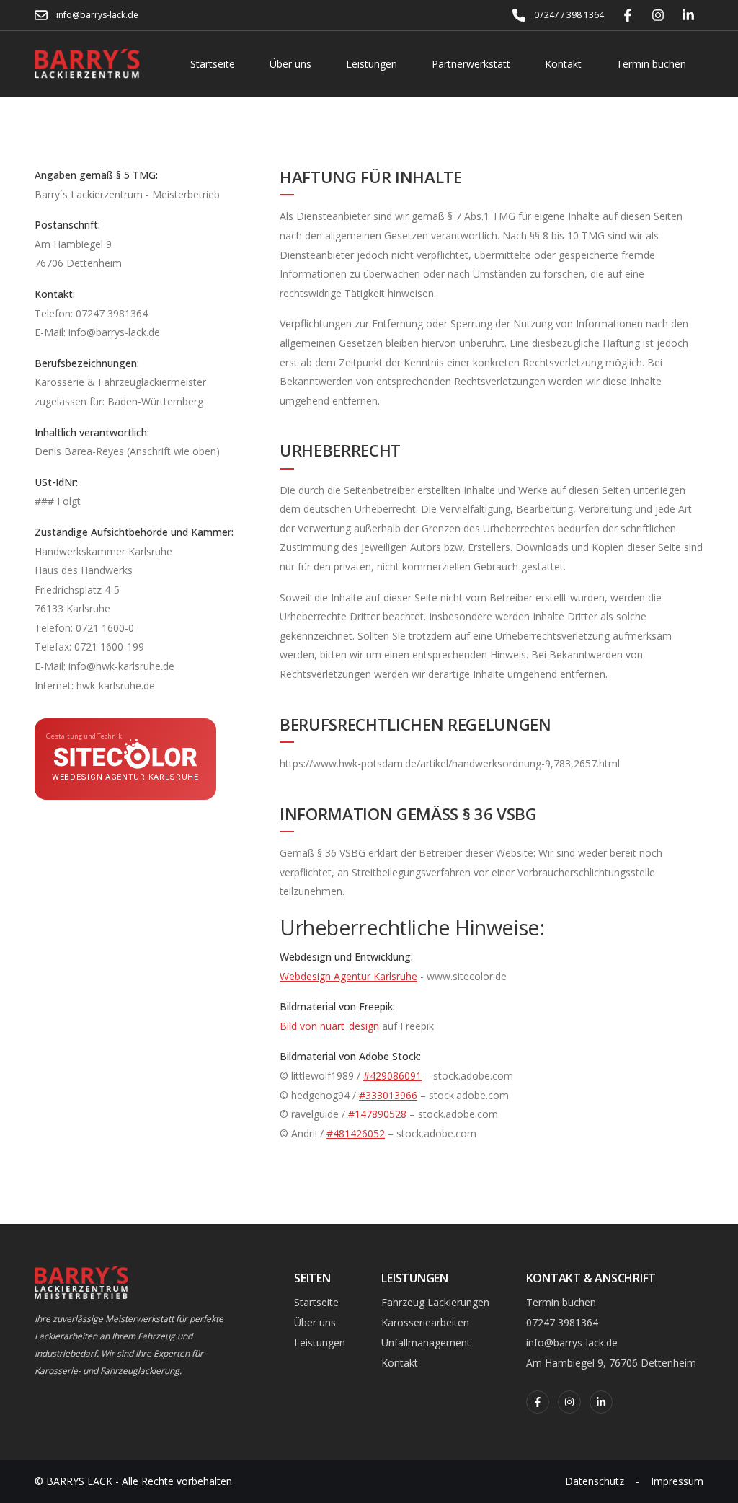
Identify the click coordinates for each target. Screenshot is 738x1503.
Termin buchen (651, 64)
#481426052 (355, 1133)
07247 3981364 (562, 1322)
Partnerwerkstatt (471, 64)
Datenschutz (594, 1481)
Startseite (212, 64)
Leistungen (371, 64)
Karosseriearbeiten (425, 1322)
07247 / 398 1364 (569, 15)
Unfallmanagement (426, 1342)
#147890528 (377, 1114)
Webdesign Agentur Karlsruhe (348, 976)
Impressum (677, 1481)
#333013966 (388, 1095)
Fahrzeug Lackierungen (435, 1302)
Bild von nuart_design (329, 1026)
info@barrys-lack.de (97, 15)
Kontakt (563, 64)
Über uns (290, 64)
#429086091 (392, 1076)
